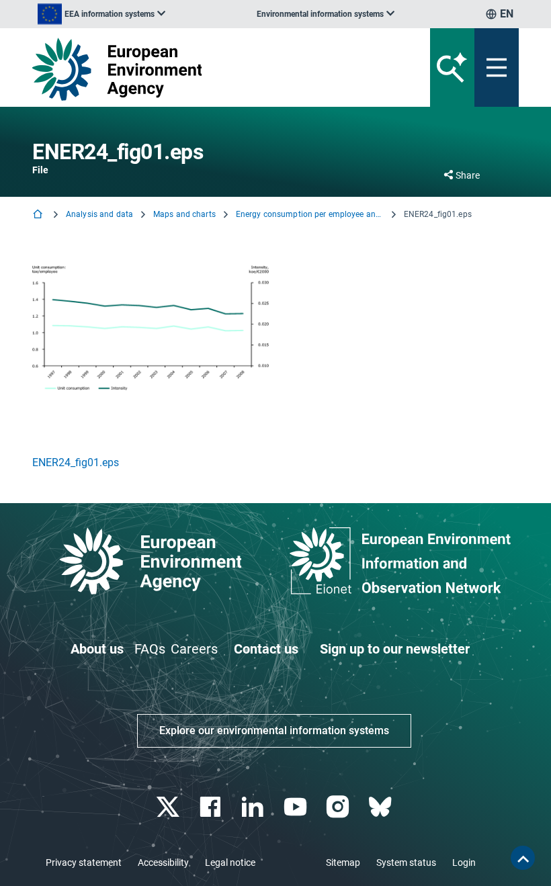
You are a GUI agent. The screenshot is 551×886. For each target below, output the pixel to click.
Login (464, 862)
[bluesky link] (381, 807)
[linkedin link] (254, 807)
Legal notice (230, 862)
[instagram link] (339, 807)
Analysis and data (99, 214)
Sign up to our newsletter (395, 649)
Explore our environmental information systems (274, 730)
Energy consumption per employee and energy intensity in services (310, 214)
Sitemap (343, 862)
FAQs (149, 649)
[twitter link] (169, 807)
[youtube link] (297, 807)
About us (97, 649)
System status (406, 862)
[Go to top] (523, 858)
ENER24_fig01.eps (75, 462)
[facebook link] (212, 807)
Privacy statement (84, 862)
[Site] (191, 69)
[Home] (39, 215)
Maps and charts (184, 214)
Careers (194, 649)
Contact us (266, 649)
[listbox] (101, 14)
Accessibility (163, 862)
